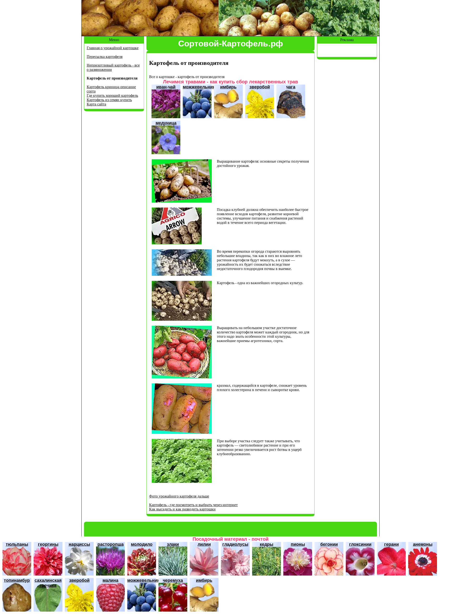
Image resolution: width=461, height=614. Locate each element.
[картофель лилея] (182, 274)
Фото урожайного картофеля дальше (179, 496)
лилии (204, 544)
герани (391, 544)
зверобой (259, 87)
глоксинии (360, 544)
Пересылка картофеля (104, 57)
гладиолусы (235, 544)
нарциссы (79, 544)
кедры (266, 544)
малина (110, 580)
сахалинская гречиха (48, 583)
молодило (141, 544)
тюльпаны (17, 544)
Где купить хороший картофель (112, 95)
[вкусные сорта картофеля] (182, 481)
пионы (298, 544)
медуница (166, 123)
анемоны (422, 544)
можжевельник (199, 87)
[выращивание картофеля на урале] (182, 319)
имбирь (228, 87)
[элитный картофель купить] (182, 201)
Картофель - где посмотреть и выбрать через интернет (193, 505)
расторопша (110, 544)
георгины (48, 544)
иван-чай (166, 87)
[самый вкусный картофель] (182, 432)
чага (290, 87)
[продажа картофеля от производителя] (177, 243)
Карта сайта (96, 104)
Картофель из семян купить (109, 100)
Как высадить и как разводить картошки (182, 509)
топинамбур (17, 580)
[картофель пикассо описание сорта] (182, 377)
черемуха (173, 580)
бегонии (329, 544)
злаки (173, 544)
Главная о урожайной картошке (113, 48)
